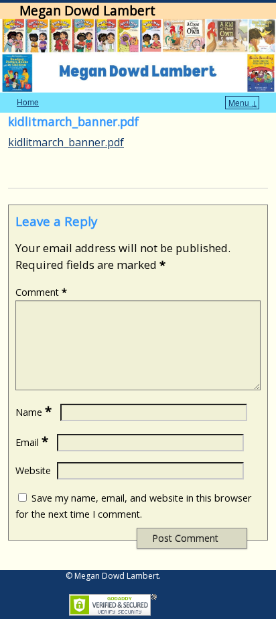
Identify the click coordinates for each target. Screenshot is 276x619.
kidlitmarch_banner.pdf (66, 142)
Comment (41, 292)
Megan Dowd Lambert (87, 10)
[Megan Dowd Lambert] (138, 56)
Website (33, 470)
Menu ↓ (242, 102)
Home (28, 101)
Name (33, 412)
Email (31, 442)
